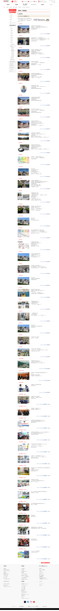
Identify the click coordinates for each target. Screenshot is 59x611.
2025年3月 (20, 59)
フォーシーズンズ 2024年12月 (45, 81)
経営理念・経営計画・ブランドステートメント (13, 62)
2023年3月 (20, 154)
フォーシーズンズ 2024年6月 (45, 105)
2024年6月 (20, 95)
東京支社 (12, 42)
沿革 (10, 21)
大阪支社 (12, 28)
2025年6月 (20, 47)
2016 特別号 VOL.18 (22, 489)
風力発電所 (12, 56)
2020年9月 (20, 287)
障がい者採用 (23, 589)
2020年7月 (20, 299)
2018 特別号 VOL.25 (22, 406)
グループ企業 (11, 69)
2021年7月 (20, 239)
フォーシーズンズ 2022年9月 (45, 188)
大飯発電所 (19, 7)
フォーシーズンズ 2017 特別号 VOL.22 (43, 451)
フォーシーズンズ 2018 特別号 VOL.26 (43, 404)
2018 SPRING (21, 382)
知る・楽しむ (5, 577)
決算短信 (40, 571)
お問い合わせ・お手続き (12, 23)
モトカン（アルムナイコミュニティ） (25, 598)
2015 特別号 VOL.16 (22, 513)
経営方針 (40, 568)
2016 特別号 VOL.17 (22, 501)
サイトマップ (13, 606)
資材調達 (5, 572)
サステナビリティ (6, 581)
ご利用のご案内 (44, 606)
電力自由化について (12, 65)
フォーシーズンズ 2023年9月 (45, 140)
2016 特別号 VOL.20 (22, 465)
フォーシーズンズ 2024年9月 (45, 93)
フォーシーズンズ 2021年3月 (45, 261)
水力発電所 (12, 53)
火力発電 (22, 569)
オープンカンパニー (24, 585)
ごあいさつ (11, 14)
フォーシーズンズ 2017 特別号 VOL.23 (43, 439)
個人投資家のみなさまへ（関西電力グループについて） (43, 578)
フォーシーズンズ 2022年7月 (45, 202)
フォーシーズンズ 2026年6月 (45, 33)
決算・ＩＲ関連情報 (42, 569)
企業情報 (7, 7)
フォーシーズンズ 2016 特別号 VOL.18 (43, 499)
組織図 (11, 19)
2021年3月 (20, 251)
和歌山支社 (12, 37)
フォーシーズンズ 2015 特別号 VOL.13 (43, 558)
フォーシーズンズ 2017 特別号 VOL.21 (43, 463)
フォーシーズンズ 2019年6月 (45, 356)
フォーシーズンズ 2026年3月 (45, 45)
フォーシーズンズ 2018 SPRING (44, 392)
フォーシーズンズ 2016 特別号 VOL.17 (43, 511)
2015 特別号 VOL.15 (22, 525)
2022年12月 (21, 166)
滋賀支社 (12, 35)
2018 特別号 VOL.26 (22, 394)
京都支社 (12, 30)
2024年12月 (21, 71)
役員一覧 (11, 17)
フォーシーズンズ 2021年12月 (45, 225)
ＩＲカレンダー (41, 572)
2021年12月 (21, 215)
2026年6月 (20, 23)
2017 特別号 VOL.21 (22, 453)
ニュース (40, 581)
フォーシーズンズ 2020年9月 (45, 297)
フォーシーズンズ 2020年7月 (45, 309)
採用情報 (22, 581)
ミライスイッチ (23, 593)
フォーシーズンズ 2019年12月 (45, 332)
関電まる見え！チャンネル (25, 594)
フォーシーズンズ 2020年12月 (45, 285)
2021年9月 (20, 227)
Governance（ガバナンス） (7, 586)
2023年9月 (20, 130)
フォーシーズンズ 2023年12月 (45, 128)
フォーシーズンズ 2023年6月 (45, 152)
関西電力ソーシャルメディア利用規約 (33, 606)
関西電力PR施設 (12, 59)
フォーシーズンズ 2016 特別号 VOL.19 (43, 487)
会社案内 (11, 7)
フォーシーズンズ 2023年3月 (45, 164)
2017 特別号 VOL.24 (22, 418)
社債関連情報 (41, 576)
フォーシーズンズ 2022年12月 (45, 176)
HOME (4, 7)
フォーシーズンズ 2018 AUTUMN (44, 380)
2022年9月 (20, 178)
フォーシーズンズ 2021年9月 (45, 237)
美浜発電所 (12, 47)
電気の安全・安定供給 (24, 575)
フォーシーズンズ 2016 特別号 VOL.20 (43, 475)
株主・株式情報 (41, 575)
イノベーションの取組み (24, 576)
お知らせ (40, 585)
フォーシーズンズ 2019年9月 (45, 344)
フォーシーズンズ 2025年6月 (45, 57)
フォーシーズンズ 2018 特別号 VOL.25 (43, 416)
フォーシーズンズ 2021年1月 (45, 273)
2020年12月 (21, 275)
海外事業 (22, 572)
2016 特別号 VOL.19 (22, 477)
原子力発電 (22, 568)
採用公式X (22, 590)
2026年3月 (20, 35)
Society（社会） (6, 585)
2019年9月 (20, 334)
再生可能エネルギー (24, 571)
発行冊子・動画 (12, 67)
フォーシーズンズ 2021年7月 (45, 249)
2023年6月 (20, 142)
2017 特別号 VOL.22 (22, 441)
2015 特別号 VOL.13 (22, 548)
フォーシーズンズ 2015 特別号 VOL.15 (43, 535)
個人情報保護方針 (21, 606)
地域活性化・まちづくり (24, 579)
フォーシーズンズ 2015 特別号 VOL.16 (43, 523)
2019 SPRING (21, 358)
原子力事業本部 (12, 44)
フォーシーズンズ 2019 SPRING (44, 368)
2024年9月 (20, 83)
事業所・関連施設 (15, 7)
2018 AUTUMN (21, 370)
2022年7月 (20, 190)
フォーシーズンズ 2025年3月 (45, 69)
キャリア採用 (23, 586)
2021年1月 (20, 263)
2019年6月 (20, 346)
